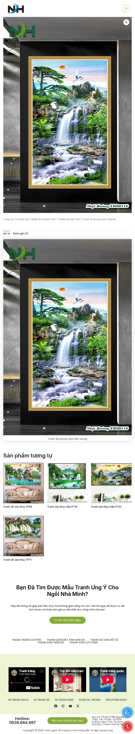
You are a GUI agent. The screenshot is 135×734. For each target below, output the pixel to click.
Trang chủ (8, 219)
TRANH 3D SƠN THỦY (69, 219)
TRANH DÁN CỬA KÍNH (83, 642)
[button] (126, 22)
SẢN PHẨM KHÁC (116, 700)
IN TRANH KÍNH (64, 700)
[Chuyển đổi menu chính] (126, 8)
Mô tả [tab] (6, 233)
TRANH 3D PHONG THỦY (43, 219)
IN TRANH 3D (42, 700)
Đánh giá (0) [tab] (20, 233)
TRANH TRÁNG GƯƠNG (26, 640)
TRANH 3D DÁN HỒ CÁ (104, 640)
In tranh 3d (22, 219)
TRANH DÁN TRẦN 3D (50, 642)
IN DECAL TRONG (89, 700)
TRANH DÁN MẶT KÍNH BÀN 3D (66, 640)
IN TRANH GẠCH (18, 700)
